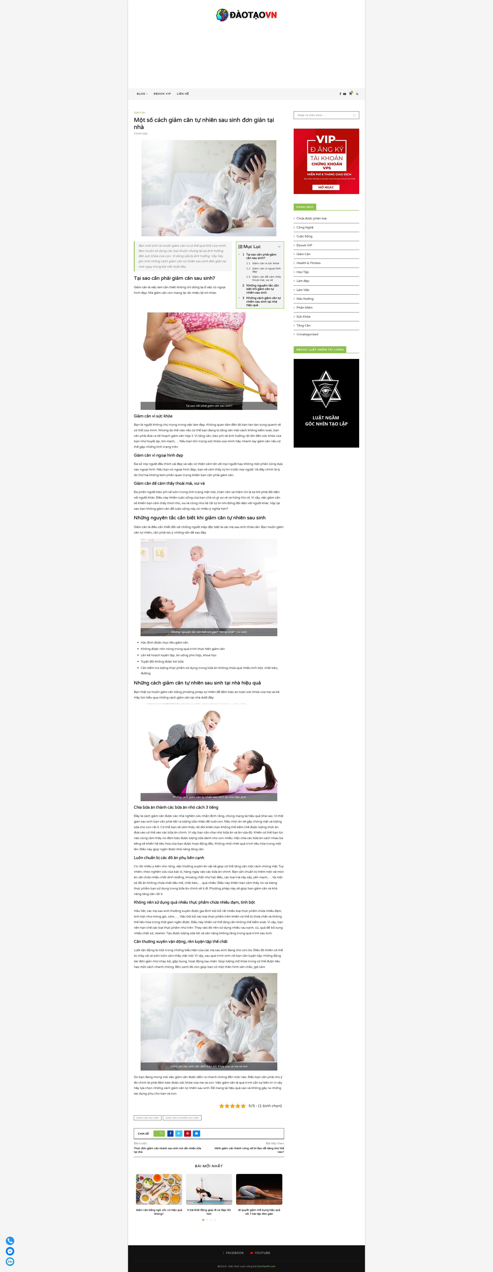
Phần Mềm (305, 308)
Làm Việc (303, 290)
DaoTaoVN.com (266, 1266)
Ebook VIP (162, 93)
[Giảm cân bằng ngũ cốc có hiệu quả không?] (159, 1189)
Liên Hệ (183, 93)
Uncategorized (307, 334)
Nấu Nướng (305, 299)
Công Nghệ (305, 227)
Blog (141, 93)
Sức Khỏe (303, 317)
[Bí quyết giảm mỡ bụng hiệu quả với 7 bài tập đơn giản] (259, 1189)
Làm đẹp (303, 281)
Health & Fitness (309, 263)
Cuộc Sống (304, 236)
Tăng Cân (303, 325)
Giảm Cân (139, 112)
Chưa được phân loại (312, 218)
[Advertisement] (246, 52)
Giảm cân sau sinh (147, 1118)
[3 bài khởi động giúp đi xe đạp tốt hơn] (209, 1189)
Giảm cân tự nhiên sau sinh (182, 1118)
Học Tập (303, 272)
